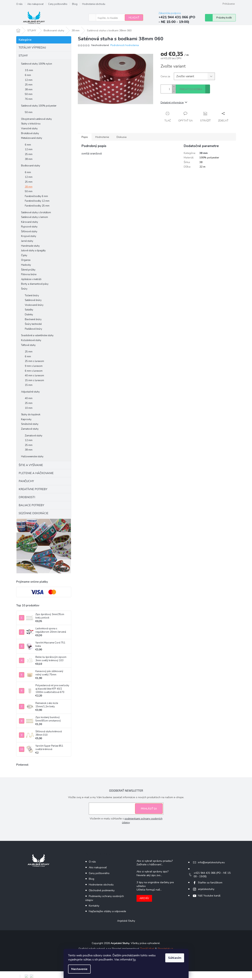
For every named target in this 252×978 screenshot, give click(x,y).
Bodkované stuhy (30, 165)
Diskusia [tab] (121, 137)
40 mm (28, 398)
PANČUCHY (26, 481)
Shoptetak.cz (165, 948)
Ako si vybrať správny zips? (152, 871)
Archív (144, 898)
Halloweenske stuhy (32, 456)
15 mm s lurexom (34, 380)
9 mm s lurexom (34, 366)
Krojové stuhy (28, 236)
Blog (74, 4)
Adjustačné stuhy (30, 391)
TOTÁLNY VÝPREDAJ (32, 47)
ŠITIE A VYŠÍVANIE (31, 465)
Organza (25, 260)
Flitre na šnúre (28, 274)
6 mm (28, 75)
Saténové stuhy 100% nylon (36, 63)
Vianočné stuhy (29, 128)
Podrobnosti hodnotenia (124, 45)
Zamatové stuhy (30, 429)
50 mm (28, 94)
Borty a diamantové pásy (34, 284)
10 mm (28, 408)
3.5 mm (29, 70)
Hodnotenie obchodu (93, 4)
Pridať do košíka (191, 89)
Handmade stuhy (30, 246)
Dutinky (29, 314)
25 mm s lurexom (34, 361)
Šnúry (24, 288)
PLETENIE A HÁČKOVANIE (36, 473)
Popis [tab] (85, 137)
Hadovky (26, 265)
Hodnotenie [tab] (102, 137)
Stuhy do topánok (30, 414)
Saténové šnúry (33, 300)
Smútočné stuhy (29, 424)
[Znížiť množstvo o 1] (174, 91)
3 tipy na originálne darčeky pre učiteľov (155, 884)
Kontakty (94, 905)
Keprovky (26, 419)
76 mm (28, 99)
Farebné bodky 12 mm (37, 201)
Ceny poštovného (57, 4)
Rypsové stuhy (29, 226)
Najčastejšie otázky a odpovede (107, 911)
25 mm (28, 84)
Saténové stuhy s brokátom (36, 212)
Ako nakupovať (35, 4)
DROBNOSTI (27, 497)
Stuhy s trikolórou (30, 123)
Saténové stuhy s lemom (34, 217)
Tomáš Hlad (147, 948)
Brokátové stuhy (30, 133)
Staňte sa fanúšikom (210, 882)
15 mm (28, 385)
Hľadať (134, 17)
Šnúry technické (33, 324)
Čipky (24, 255)
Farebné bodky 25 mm (37, 205)
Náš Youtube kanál (209, 895)
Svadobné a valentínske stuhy (37, 335)
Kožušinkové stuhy (31, 340)
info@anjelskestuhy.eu (211, 862)
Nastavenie (79, 969)
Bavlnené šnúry (33, 319)
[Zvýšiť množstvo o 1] (174, 87)
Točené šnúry (32, 295)
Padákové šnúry (33, 329)
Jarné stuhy (27, 241)
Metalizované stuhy (31, 138)
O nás (19, 4)
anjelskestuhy (206, 889)
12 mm (28, 80)
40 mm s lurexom (34, 375)
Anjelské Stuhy (126, 921)
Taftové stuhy (28, 345)
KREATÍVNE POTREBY (33, 489)
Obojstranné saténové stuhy (36, 119)
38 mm (28, 89)
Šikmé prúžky (28, 269)
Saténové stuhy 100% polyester (39, 105)
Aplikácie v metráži (31, 279)
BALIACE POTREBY (31, 505)
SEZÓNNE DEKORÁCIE (33, 513)
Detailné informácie (172, 102)
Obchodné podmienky (102, 890)
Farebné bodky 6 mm (36, 196)
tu (134, 959)
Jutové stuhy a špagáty (33, 250)
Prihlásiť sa (149, 808)
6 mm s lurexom (34, 371)
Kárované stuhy (29, 222)
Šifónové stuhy (29, 231)
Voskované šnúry (34, 305)
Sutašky (29, 309)
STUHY (23, 55)
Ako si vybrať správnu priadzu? (155, 861)
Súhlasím (174, 958)
